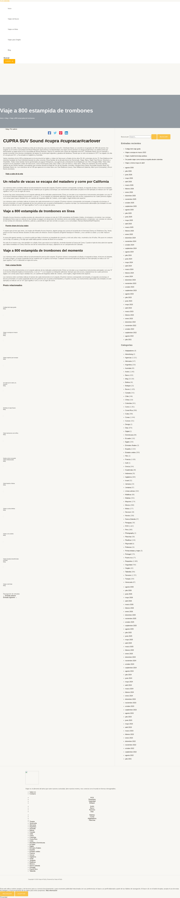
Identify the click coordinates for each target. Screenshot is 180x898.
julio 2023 (128, 297)
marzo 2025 (129, 227)
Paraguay (128, 522)
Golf (126, 463)
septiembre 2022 (131, 332)
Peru (126, 529)
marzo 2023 (129, 311)
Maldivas (128, 494)
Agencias (128, 357)
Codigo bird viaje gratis (133, 149)
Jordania (128, 487)
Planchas (128, 537)
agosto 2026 (129, 167)
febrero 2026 (129, 189)
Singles (127, 568)
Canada (128, 393)
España (127, 449)
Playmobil (128, 543)
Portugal (128, 554)
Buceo (127, 389)
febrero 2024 (129, 273)
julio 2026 (128, 171)
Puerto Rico (34, 869)
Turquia (127, 579)
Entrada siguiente (10, 597)
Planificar (128, 540)
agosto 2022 (129, 336)
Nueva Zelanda (130, 519)
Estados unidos (130, 452)
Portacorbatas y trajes (132, 551)
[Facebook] (49, 133)
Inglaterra (128, 477)
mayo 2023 (129, 304)
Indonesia (128, 473)
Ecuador (128, 438)
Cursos (127, 421)
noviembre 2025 (130, 199)
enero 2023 (129, 318)
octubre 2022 (129, 329)
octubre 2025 (129, 203)
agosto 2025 (129, 210)
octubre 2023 (129, 287)
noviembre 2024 (130, 241)
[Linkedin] (66, 133)
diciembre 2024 (130, 238)
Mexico (127, 505)
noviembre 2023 (130, 283)
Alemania (128, 361)
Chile (127, 396)
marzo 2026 (129, 185)
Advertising (129, 354)
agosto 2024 (129, 252)
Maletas (128, 498)
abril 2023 (128, 308)
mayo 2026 (129, 178)
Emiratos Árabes (131, 445)
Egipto (127, 442)
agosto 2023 (129, 294)
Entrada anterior (9, 595)
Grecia (127, 466)
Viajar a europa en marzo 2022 (135, 152)
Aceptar (21, 894)
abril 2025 (128, 224)
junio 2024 (128, 259)
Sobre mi (33, 792)
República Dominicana (37, 843)
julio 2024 (128, 255)
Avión (127, 372)
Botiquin (128, 386)
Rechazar (7, 894)
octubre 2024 (129, 245)
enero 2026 (129, 192)
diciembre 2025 (130, 196)
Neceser (128, 512)
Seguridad (128, 565)
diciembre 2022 (130, 322)
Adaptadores (129, 351)
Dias (126, 428)
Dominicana (129, 435)
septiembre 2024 (131, 248)
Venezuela (128, 582)
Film (126, 456)
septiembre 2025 (131, 206)
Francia (127, 459)
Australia (128, 368)
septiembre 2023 (131, 290)
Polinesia (128, 547)
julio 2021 (128, 339)
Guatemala (129, 470)
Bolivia (127, 382)
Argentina (128, 365)
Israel (127, 480)
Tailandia (128, 572)
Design (127, 424)
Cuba (127, 414)
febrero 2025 (129, 231)
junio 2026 (128, 175)
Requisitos (128, 561)
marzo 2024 (129, 269)
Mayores (128, 501)
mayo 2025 (129, 220)
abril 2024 (128, 266)
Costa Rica (129, 410)
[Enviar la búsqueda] (154, 136)
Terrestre (128, 575)
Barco (127, 375)
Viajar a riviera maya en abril (134, 163)
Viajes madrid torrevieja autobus (136, 156)
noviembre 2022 (130, 325)
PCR (127, 526)
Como (127, 407)
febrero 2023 (129, 315)
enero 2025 (129, 234)
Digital (127, 431)
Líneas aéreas (130, 491)
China (127, 400)
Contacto (33, 794)
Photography (129, 533)
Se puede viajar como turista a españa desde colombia (143, 159)
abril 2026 (128, 181)
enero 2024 (129, 276)
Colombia (128, 403)
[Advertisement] (90, 79)
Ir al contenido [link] (4, 1)
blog (7, 129)
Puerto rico (129, 558)
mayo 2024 (129, 262)
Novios (127, 515)
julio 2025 (128, 213)
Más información (51, 890)
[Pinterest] (60, 133)
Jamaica (128, 484)
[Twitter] (55, 133)
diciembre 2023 (130, 280)
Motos (127, 508)
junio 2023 (128, 301)
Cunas (127, 417)
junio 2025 (128, 217)
